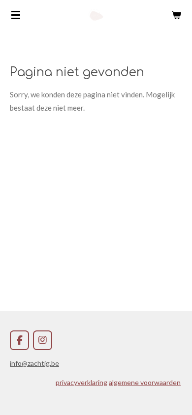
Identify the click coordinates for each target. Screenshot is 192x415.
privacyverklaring (81, 382)
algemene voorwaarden (145, 382)
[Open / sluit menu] (16, 15)
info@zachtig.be (34, 363)
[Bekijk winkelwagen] (176, 15)
